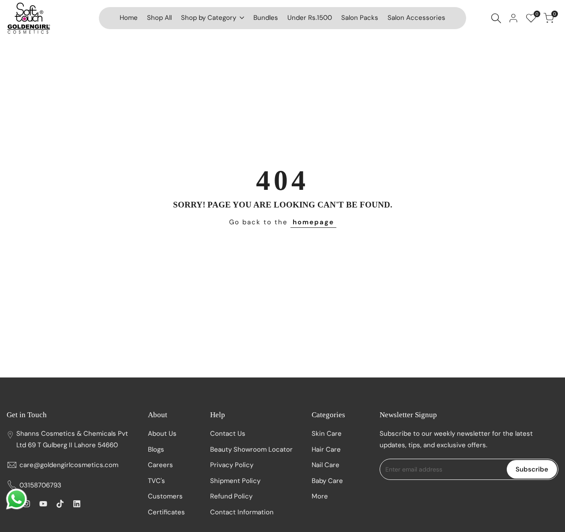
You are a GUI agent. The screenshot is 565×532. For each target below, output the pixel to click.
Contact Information (242, 512)
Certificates (166, 512)
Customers (165, 496)
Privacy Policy (231, 464)
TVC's (156, 480)
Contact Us (227, 433)
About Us (162, 433)
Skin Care (327, 433)
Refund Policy (231, 496)
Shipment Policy (235, 480)
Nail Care (325, 464)
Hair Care (326, 449)
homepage (313, 222)
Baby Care (327, 480)
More (320, 496)
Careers (160, 464)
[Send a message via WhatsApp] (16, 499)
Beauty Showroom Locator (251, 449)
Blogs (156, 449)
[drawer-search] (496, 18)
